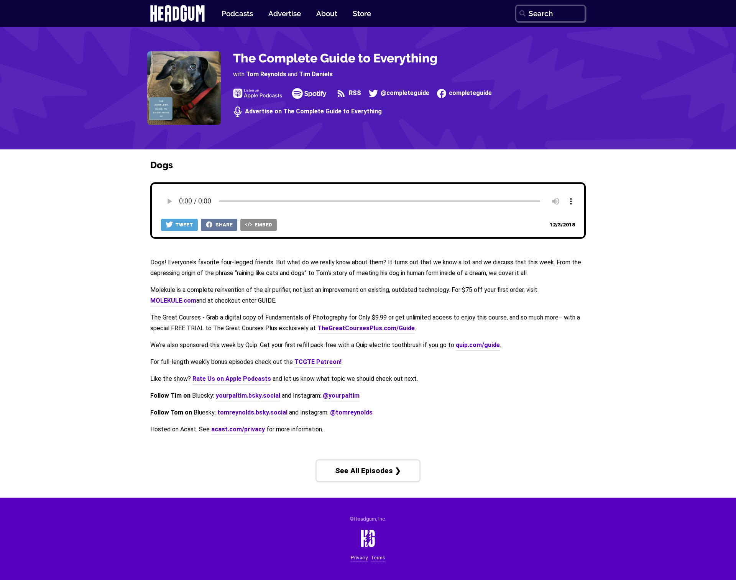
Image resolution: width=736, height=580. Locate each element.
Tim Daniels (316, 74)
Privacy (359, 557)
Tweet (183, 225)
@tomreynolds (351, 412)
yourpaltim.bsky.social (248, 395)
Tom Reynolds (266, 74)
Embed (262, 225)
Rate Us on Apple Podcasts (231, 378)
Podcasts (237, 13)
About (326, 13)
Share (223, 225)
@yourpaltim (341, 395)
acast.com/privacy (238, 429)
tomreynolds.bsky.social (252, 412)
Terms (378, 557)
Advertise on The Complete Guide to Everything (312, 111)
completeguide (469, 93)
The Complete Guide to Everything (335, 58)
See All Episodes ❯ (368, 470)
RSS (354, 93)
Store (362, 13)
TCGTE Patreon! (318, 361)
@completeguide (404, 93)
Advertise (284, 13)
